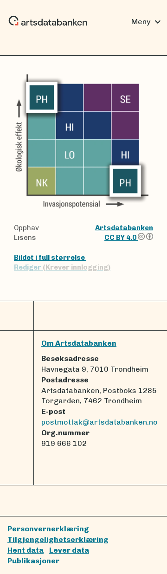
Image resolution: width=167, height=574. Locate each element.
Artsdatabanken (124, 228)
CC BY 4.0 (121, 237)
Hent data (25, 550)
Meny (147, 21)
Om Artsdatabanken (78, 343)
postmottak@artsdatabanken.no (99, 422)
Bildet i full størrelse (50, 257)
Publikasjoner (33, 560)
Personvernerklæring (48, 528)
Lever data (69, 550)
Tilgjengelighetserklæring (58, 539)
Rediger (62, 267)
